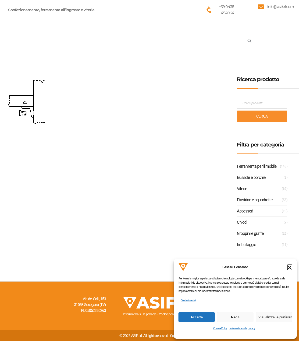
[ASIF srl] (39, 40)
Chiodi (242, 222)
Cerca (262, 116)
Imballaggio (246, 244)
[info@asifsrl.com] (261, 6)
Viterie (242, 188)
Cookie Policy (220, 328)
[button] (289, 267)
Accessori (245, 211)
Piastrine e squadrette (255, 199)
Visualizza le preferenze (275, 317)
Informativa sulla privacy (242, 328)
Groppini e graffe (250, 233)
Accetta (197, 317)
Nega (235, 317)
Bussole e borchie (251, 177)
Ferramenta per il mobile (257, 166)
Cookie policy (167, 314)
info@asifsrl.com (280, 6)
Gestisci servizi (188, 300)
